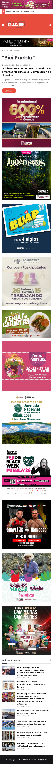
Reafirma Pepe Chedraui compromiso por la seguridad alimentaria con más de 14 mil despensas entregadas (30, 671)
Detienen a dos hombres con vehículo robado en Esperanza (31, 744)
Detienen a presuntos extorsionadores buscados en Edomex (31, 684)
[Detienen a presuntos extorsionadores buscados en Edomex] (8, 685)
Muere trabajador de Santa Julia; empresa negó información (32, 733)
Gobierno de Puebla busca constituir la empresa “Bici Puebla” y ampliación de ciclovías (26, 72)
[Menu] (3, 25)
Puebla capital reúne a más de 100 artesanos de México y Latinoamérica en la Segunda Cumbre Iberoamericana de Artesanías (32, 698)
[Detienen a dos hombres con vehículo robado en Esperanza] (8, 746)
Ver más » (9, 91)
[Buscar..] (50, 25)
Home (5, 50)
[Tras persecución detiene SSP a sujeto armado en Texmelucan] (8, 725)
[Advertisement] (36, 23)
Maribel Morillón (9, 65)
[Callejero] (16, 24)
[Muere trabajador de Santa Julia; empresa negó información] (8, 735)
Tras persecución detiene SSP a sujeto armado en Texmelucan (31, 722)
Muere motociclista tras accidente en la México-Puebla (33, 711)
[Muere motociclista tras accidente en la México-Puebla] (8, 714)
